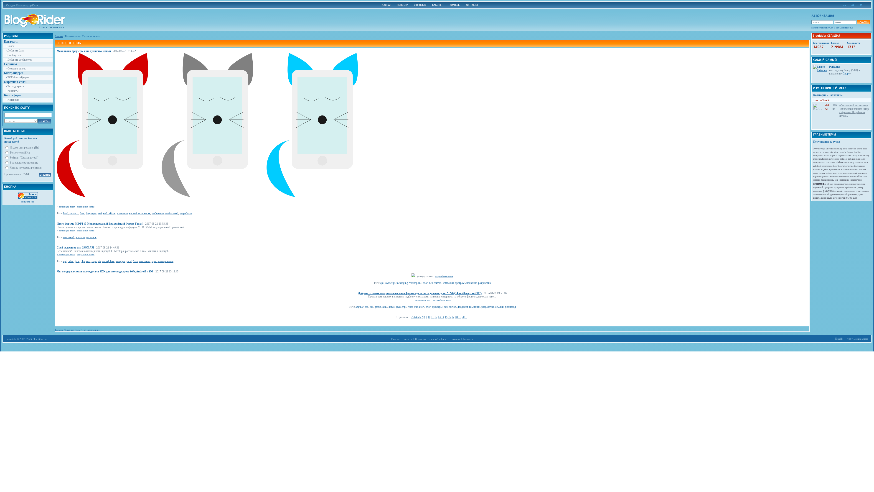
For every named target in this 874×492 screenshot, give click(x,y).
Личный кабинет (438, 339)
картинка (862, 173)
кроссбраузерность (139, 213)
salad (863, 159)
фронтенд (510, 306)
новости (80, 237)
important (842, 155)
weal (866, 162)
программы (839, 187)
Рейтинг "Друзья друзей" (24, 157)
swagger (120, 261)
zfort (421, 306)
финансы (852, 194)
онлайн (837, 184)
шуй (835, 198)
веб (100, 213)
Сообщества (14, 55)
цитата (817, 197)
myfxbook (823, 159)
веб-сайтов (109, 213)
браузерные (859, 166)
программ (828, 187)
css (366, 306)
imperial (833, 155)
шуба (829, 198)
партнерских (859, 184)
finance (850, 152)
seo (823, 162)
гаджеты (854, 169)
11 (432, 317)
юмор (849, 197)
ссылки (499, 306)
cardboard (852, 148)
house (826, 155)
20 (463, 317)
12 (435, 317)
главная (862, 169)
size (827, 162)
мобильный (171, 213)
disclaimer (834, 152)
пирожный (818, 187)
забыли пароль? (844, 27)
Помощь (455, 339)
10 (429, 317)
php (83, 261)
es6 (371, 306)
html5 (392, 306)
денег (815, 173)
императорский (850, 173)
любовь (817, 180)
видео (824, 169)
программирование (162, 261)
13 (439, 317)
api (64, 261)
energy (843, 152)
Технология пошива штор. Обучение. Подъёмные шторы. (854, 112)
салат (846, 191)
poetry (836, 159)
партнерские (847, 184)
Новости (407, 339)
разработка (186, 213)
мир (836, 180)
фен (837, 194)
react (410, 306)
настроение (844, 180)
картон (816, 176)
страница (865, 191)
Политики (834, 95)
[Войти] (863, 22)
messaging (402, 282)
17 (453, 317)
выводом (845, 169)
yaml (129, 261)
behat (71, 261)
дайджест (462, 306)
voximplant (415, 282)
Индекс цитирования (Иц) (24, 147)
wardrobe (859, 162)
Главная (59, 36)
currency (825, 152)
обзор (830, 183)
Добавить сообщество (20, 59)
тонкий (825, 194)
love (849, 155)
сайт (841, 191)
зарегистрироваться (822, 27)
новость (819, 183)
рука (836, 191)
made (860, 155)
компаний (68, 237)
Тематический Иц (20, 152)
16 (449, 317)
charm (859, 148)
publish (851, 159)
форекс (859, 194)
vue (416, 306)
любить (863, 176)
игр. (835, 173)
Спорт (846, 73)
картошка (824, 176)
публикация (850, 187)
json (77, 261)
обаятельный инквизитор (853, 105)
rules (858, 159)
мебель (830, 180)
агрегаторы (827, 166)
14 (442, 317)
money (866, 155)
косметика (846, 176)
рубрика (828, 190)
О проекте (420, 339)
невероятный (856, 180)
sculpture (817, 162)
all (827, 148)
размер (860, 187)
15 (446, 317)
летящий (855, 176)
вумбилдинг (834, 169)
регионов (91, 237)
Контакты (13, 90)
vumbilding (849, 162)
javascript (390, 282)
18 (456, 317)
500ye (822, 148)
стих (858, 191)
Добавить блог (16, 50)
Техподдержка (16, 86)
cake (845, 148)
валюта (816, 169)
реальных (817, 191)
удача (832, 194)
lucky (854, 155)
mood (815, 159)
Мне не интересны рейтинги (25, 167)
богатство (849, 166)
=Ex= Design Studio (857, 338)
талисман (817, 194)
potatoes (843, 159)
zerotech (73, 213)
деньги (822, 173)
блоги (841, 166)
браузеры (91, 213)
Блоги (11, 46)
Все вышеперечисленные (24, 162)
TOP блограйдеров (18, 77)
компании (122, 213)
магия (824, 180)
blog (840, 148)
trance (832, 162)
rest (88, 261)
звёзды (829, 173)
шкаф (823, 198)
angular (359, 306)
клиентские (835, 176)
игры (840, 173)
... (466, 317)
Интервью (13, 99)
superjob (96, 261)
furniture (857, 152)
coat (865, 148)
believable (833, 148)
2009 (855, 198)
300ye (816, 148)
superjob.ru (108, 261)
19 (459, 317)
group (378, 306)
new (831, 159)
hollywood (818, 155)
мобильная (158, 213)
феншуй (843, 194)
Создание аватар (17, 68)
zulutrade (817, 166)
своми (852, 191)
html (65, 213)
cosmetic (817, 152)
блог (82, 213)
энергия (841, 198)
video (839, 162)
